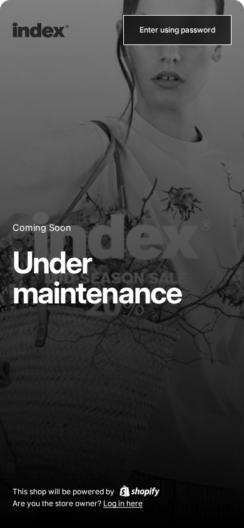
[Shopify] (139, 491)
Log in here (123, 503)
